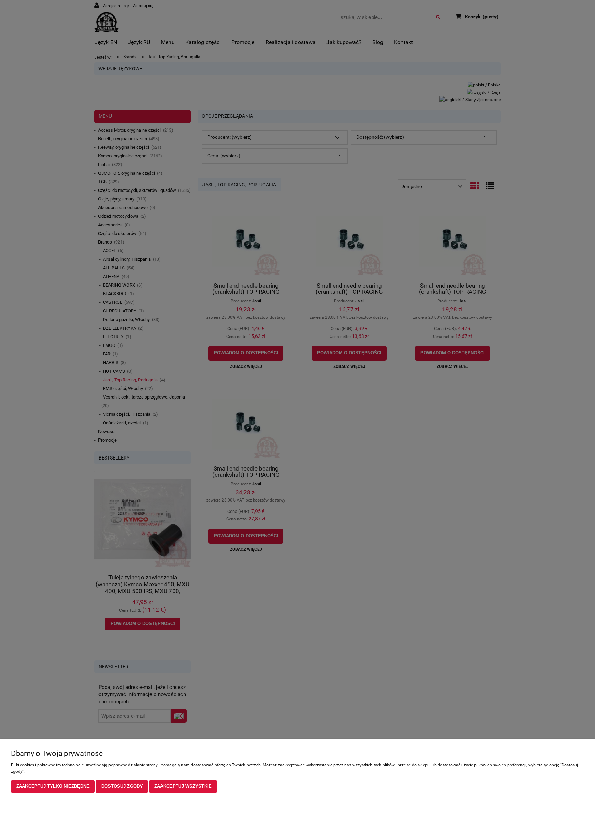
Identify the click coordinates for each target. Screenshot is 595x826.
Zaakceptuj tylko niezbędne (53, 786)
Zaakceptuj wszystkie (183, 786)
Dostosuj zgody (122, 786)
